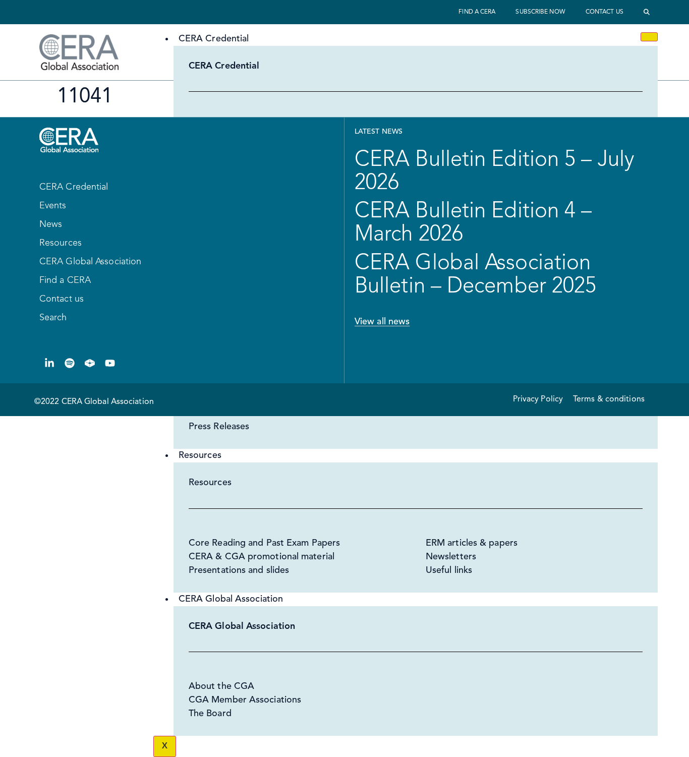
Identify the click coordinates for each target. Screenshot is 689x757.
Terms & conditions (609, 399)
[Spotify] (70, 363)
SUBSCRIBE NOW (540, 12)
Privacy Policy (538, 399)
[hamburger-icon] (649, 36)
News (50, 224)
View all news (382, 321)
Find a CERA (476, 12)
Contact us (604, 12)
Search (53, 317)
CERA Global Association (231, 599)
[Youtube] (110, 363)
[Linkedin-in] (49, 363)
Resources (200, 455)
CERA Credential (214, 38)
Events (53, 205)
